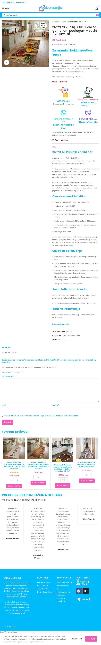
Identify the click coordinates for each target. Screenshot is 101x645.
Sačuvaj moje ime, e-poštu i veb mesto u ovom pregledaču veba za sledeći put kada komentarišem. (41, 416)
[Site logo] (50, 8)
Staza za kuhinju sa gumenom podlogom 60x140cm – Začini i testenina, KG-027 (62, 468)
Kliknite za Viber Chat (88, 122)
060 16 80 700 (8, 2)
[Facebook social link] (59, 339)
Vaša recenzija (8, 376)
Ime (4, 405)
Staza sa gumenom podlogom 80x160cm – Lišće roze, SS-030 (87, 464)
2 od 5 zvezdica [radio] (17, 372)
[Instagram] (86, 591)
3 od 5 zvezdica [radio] (19, 372)
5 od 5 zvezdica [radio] (23, 372)
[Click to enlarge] (6, 62)
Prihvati (91, 639)
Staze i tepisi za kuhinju (77, 21)
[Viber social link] (65, 339)
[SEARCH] (97, 15)
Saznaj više (77, 639)
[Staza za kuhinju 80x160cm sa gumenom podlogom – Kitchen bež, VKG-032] (14, 448)
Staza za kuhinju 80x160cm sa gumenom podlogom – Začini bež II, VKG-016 (38, 465)
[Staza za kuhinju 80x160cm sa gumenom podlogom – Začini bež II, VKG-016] (38, 448)
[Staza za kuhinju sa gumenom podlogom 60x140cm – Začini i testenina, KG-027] (62, 450)
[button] (14, 486)
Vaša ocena (7, 372)
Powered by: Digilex (10, 626)
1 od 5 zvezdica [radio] (15, 372)
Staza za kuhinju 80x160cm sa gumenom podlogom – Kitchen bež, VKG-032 (14, 465)
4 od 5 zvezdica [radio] (21, 372)
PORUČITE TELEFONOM (88, 99)
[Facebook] (79, 591)
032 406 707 (21, 2)
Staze (63, 21)
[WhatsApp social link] (61, 339)
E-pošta (55, 405)
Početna (55, 21)
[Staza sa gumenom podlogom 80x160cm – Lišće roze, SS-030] (87, 448)
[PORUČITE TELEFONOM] (88, 92)
